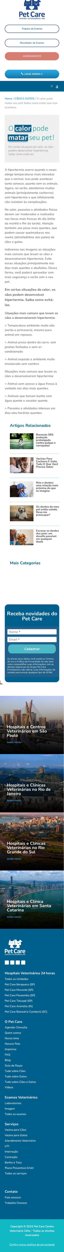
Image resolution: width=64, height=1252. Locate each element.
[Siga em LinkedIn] (23, 962)
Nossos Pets (12, 1044)
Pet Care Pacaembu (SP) (20, 995)
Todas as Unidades (16, 979)
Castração (11, 1157)
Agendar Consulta (16, 1027)
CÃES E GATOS (24, 99)
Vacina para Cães (15, 1130)
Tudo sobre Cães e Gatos (20, 1082)
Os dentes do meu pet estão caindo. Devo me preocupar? (47, 511)
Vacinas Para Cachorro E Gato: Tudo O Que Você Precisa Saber (47, 463)
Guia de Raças (14, 1065)
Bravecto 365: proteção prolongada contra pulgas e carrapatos (46, 440)
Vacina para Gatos (16, 1135)
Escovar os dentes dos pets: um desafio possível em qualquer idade (47, 536)
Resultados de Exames (32, 42)
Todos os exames (15, 1114)
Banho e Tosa (13, 1162)
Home (8, 99)
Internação (11, 1152)
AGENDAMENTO (32, 56)
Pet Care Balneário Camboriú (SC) (26, 1012)
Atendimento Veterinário (20, 1141)
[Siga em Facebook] (7, 962)
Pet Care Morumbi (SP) (19, 990)
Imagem (10, 1109)
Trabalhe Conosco (16, 1203)
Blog (8, 1060)
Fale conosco (13, 1197)
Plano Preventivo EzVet (19, 1168)
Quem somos (13, 1033)
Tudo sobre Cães (15, 1071)
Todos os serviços (16, 1173)
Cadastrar (32, 649)
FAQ (7, 1055)
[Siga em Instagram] (12, 962)
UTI (7, 1146)
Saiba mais (13, 742)
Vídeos (9, 1087)
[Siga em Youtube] (18, 962)
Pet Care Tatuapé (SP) (18, 1001)
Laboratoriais (13, 1103)
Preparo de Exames (32, 28)
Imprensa (10, 1049)
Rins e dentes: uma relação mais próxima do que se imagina (47, 487)
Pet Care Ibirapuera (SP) (20, 984)
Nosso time (12, 1038)
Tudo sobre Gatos (16, 1076)
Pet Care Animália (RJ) (19, 1006)
